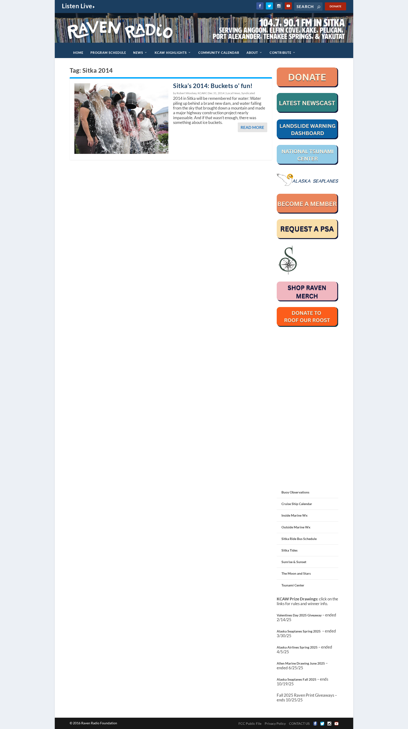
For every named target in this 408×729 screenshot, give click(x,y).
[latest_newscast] (307, 112)
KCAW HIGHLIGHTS (171, 53)
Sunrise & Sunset (293, 562)
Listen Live (77, 6)
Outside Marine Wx (295, 527)
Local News (233, 93)
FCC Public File (249, 723)
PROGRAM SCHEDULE (108, 53)
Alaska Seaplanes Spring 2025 (299, 631)
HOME (78, 53)
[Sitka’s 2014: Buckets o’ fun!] (121, 118)
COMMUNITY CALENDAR (218, 53)
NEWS (138, 53)
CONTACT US (299, 723)
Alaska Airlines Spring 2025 (297, 647)
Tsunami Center (292, 585)
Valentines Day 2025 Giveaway (299, 615)
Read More (252, 127)
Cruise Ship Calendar (296, 504)
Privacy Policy (275, 723)
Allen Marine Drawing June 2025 (301, 663)
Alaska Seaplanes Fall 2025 (296, 679)
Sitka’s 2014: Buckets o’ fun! (213, 85)
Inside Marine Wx (294, 515)
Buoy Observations (295, 492)
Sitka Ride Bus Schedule (299, 539)
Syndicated (248, 93)
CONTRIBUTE (280, 53)
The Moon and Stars (296, 573)
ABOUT (252, 53)
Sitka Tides (289, 550)
